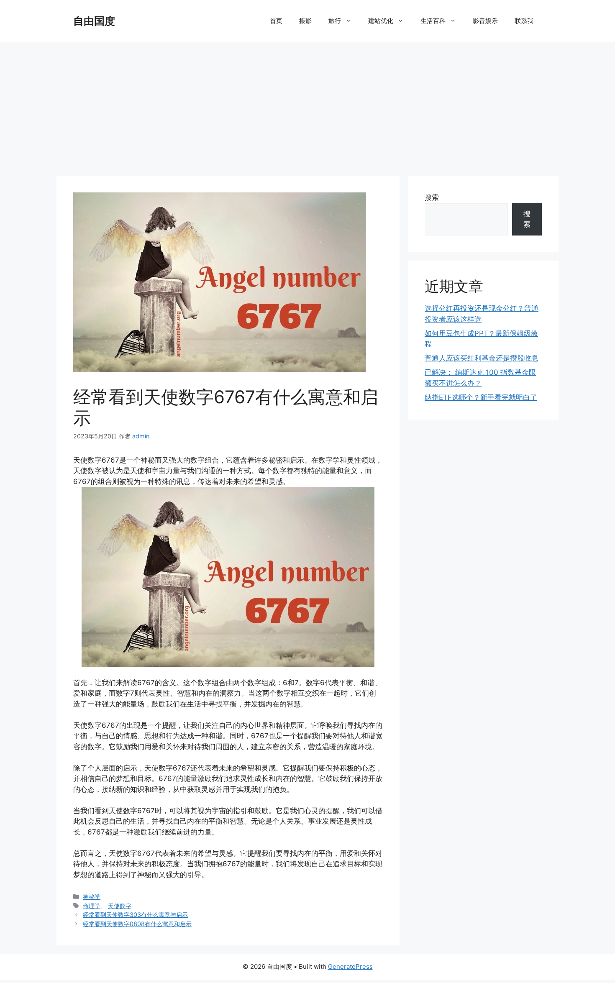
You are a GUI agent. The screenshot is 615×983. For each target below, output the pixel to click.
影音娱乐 (485, 21)
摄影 (305, 21)
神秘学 (91, 896)
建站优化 (380, 21)
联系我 (524, 21)
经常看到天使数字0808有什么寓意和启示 (137, 923)
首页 (276, 21)
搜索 (432, 197)
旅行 (334, 21)
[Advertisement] (307, 104)
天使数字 (119, 905)
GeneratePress (350, 966)
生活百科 (433, 21)
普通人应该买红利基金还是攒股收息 (481, 358)
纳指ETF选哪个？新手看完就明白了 (481, 397)
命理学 (91, 905)
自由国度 (94, 21)
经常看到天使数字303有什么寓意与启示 (135, 914)
